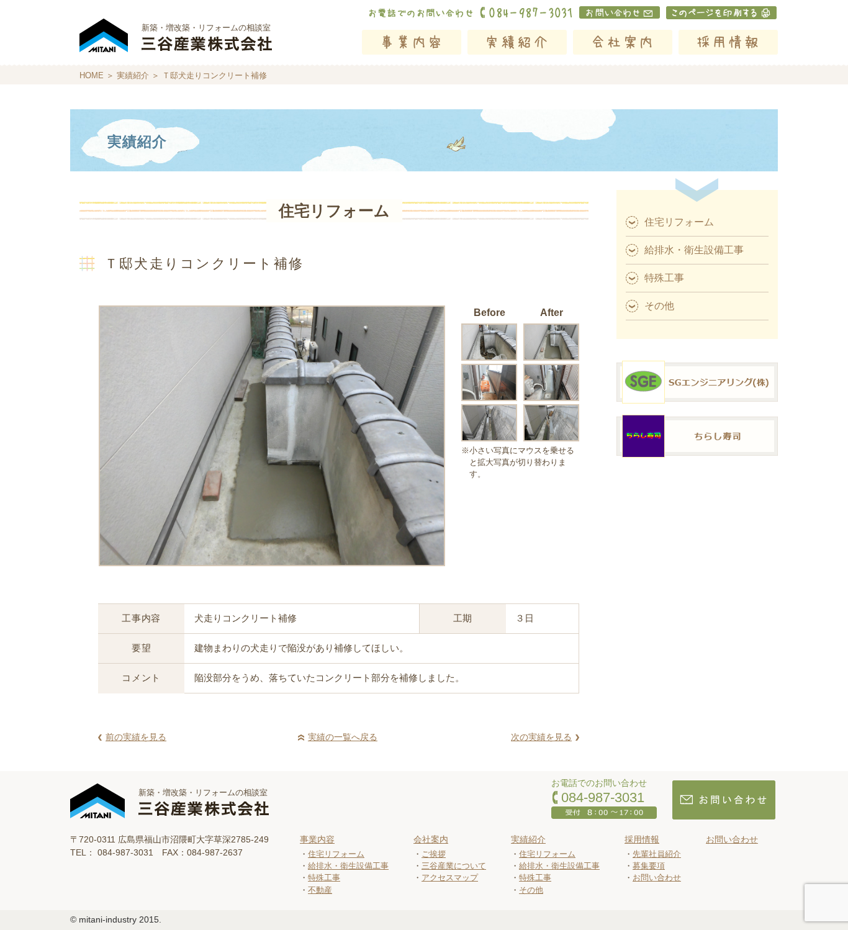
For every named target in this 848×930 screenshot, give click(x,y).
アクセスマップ (450, 877)
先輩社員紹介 (657, 854)
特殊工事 (664, 278)
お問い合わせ (657, 877)
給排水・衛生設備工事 (694, 250)
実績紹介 (517, 42)
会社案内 (622, 42)
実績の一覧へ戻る (342, 737)
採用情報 (728, 42)
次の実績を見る (541, 737)
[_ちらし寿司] (697, 458)
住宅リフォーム (679, 222)
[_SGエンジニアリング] (697, 404)
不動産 (320, 890)
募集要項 (649, 865)
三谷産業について (454, 865)
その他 (659, 305)
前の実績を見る (136, 737)
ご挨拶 (434, 854)
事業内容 (411, 42)
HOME (91, 75)
